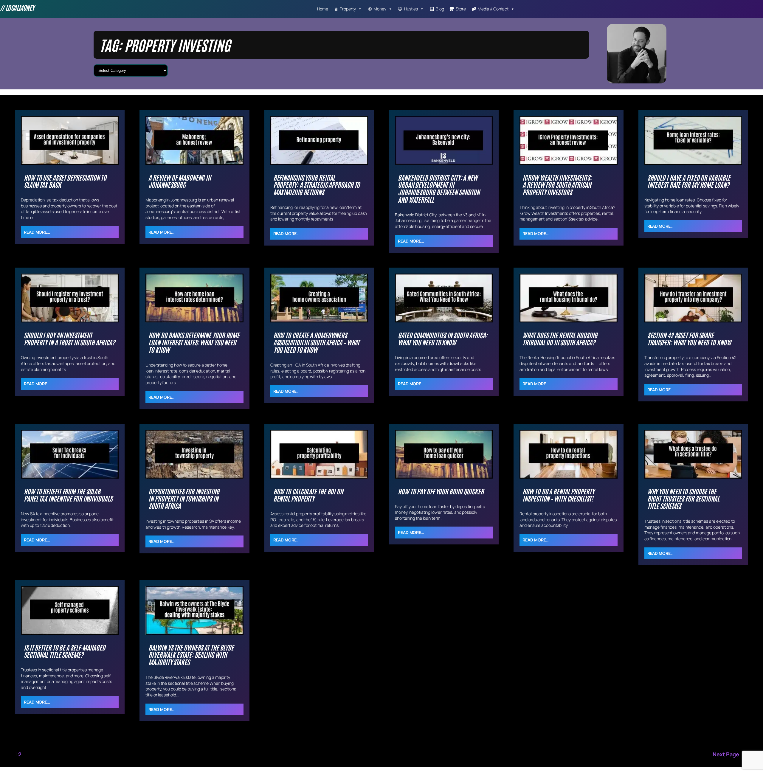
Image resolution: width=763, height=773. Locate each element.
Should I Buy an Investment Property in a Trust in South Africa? (69, 338)
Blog (440, 9)
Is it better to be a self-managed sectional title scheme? (64, 651)
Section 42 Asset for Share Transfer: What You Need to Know (689, 338)
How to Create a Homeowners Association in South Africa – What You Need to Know (316, 342)
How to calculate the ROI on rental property (308, 495)
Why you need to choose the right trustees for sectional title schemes (683, 499)
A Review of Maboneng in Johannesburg (179, 181)
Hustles (411, 9)
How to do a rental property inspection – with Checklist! (558, 495)
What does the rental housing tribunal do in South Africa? (559, 338)
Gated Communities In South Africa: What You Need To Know (442, 338)
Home (322, 9)
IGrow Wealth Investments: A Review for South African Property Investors (557, 185)
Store (461, 9)
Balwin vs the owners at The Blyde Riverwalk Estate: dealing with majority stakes (191, 655)
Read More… (37, 232)
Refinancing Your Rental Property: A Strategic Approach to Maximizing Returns (316, 185)
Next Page (730, 754)
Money (379, 9)
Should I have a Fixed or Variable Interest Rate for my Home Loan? (689, 181)
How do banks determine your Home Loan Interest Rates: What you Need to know (193, 342)
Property (348, 9)
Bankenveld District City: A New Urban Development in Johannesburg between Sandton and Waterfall (439, 188)
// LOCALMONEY (17, 7)
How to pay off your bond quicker (441, 491)
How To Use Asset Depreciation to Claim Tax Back (65, 181)
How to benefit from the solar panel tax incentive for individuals (68, 495)
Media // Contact (493, 9)
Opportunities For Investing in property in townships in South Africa (183, 499)
